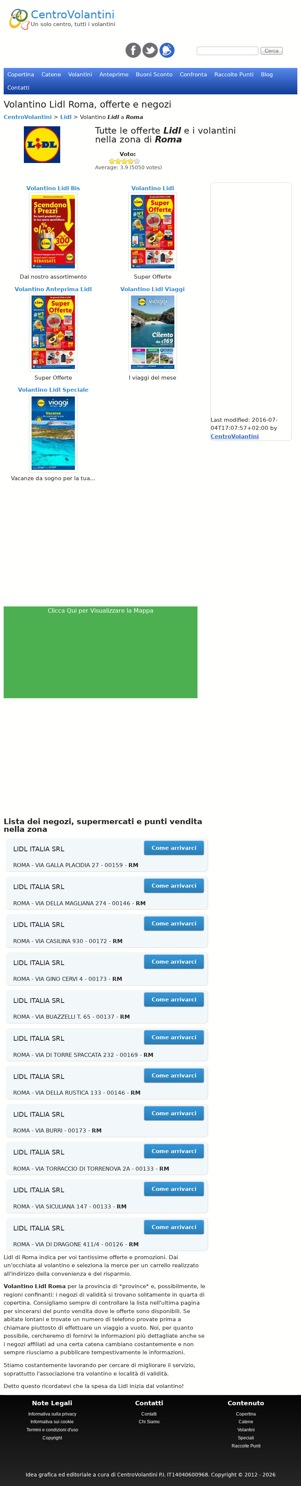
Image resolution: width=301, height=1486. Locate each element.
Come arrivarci (174, 848)
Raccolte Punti (234, 74)
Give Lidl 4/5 (131, 161)
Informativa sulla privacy (52, 1414)
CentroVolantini (73, 14)
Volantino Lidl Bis (53, 188)
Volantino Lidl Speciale (53, 390)
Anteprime (113, 74)
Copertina (20, 74)
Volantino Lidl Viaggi (152, 289)
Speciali (246, 1437)
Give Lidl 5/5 (137, 161)
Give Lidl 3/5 (125, 161)
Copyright (52, 1437)
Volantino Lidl (152, 188)
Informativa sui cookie (52, 1421)
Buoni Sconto (154, 74)
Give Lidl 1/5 (112, 161)
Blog (267, 74)
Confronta (193, 74)
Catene (51, 74)
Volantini (80, 74)
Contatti (18, 87)
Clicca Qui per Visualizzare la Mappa (100, 610)
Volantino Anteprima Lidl (53, 289)
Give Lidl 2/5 (118, 161)
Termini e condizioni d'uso (52, 1429)
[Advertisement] (102, 543)
